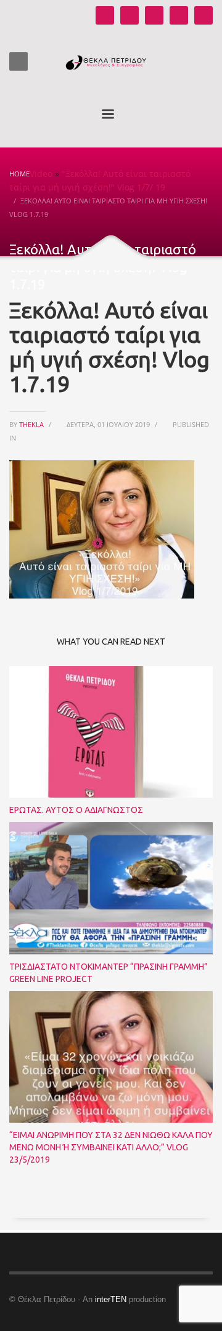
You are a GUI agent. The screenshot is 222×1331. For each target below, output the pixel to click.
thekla (32, 424)
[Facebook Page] (154, 15)
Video (41, 173)
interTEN (110, 1299)
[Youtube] (105, 15)
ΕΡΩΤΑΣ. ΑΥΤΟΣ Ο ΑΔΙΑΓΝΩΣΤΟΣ (76, 810)
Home (19, 173)
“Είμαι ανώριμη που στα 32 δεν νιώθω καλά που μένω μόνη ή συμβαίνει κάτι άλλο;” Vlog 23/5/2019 (111, 1147)
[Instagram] (129, 15)
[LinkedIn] (203, 15)
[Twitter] (179, 15)
